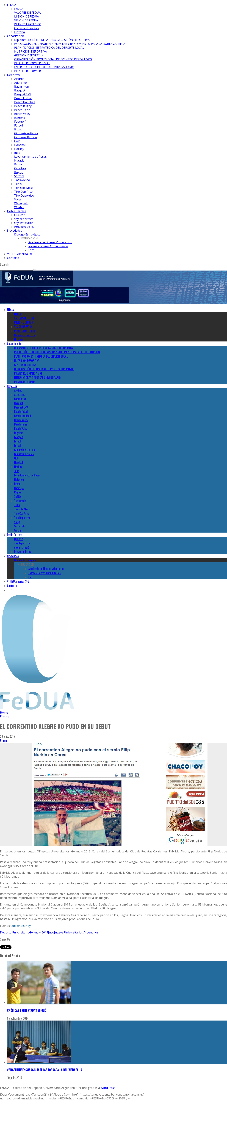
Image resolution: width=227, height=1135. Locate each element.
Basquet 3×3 (22, 94)
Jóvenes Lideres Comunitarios (48, 246)
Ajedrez (19, 79)
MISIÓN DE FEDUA (26, 16)
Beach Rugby (23, 106)
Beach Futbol (23, 98)
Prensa (3, 741)
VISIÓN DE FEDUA (26, 20)
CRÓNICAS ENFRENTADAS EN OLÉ (26, 1010)
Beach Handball (24, 102)
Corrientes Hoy (20, 926)
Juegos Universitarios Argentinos (76, 932)
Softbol (19, 176)
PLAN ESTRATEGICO (27, 24)
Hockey (19, 149)
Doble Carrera (16, 211)
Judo (17, 153)
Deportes (13, 75)
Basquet (19, 90)
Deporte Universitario (14, 932)
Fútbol (18, 125)
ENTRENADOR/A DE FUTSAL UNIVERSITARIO (44, 67)
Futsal (18, 129)
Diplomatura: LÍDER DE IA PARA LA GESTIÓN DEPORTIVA (52, 40)
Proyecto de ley (24, 227)
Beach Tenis (22, 110)
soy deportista (23, 219)
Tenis (18, 184)
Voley (17, 199)
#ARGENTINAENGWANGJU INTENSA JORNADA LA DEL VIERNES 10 (44, 1070)
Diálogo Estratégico (27, 234)
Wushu (19, 207)
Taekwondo (22, 180)
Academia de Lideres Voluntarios (50, 242)
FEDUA (11, 5)
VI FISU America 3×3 (20, 254)
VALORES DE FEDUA (27, 13)
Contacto (13, 258)
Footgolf (20, 121)
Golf (17, 141)
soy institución (24, 223)
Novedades (14, 230)
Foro (31, 250)
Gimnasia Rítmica (25, 137)
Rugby (18, 172)
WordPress (108, 1088)
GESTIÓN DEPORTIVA (28, 55)
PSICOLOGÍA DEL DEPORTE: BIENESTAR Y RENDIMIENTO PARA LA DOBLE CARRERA (69, 44)
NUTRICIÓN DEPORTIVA (30, 51)
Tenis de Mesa (24, 188)
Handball (20, 145)
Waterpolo (21, 203)
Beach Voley (22, 114)
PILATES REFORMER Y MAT (32, 63)
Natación (20, 160)
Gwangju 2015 (38, 932)
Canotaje (20, 168)
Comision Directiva (26, 28)
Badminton (21, 86)
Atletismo (20, 83)
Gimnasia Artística (26, 133)
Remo (18, 164)
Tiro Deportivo (24, 195)
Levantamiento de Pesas (30, 157)
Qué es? (19, 215)
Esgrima (19, 118)
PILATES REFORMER (27, 71)
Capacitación (15, 36)
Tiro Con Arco (23, 192)
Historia (19, 32)
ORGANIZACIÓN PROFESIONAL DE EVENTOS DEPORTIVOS (53, 59)
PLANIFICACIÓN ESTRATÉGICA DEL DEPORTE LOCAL (49, 48)
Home (4, 712)
